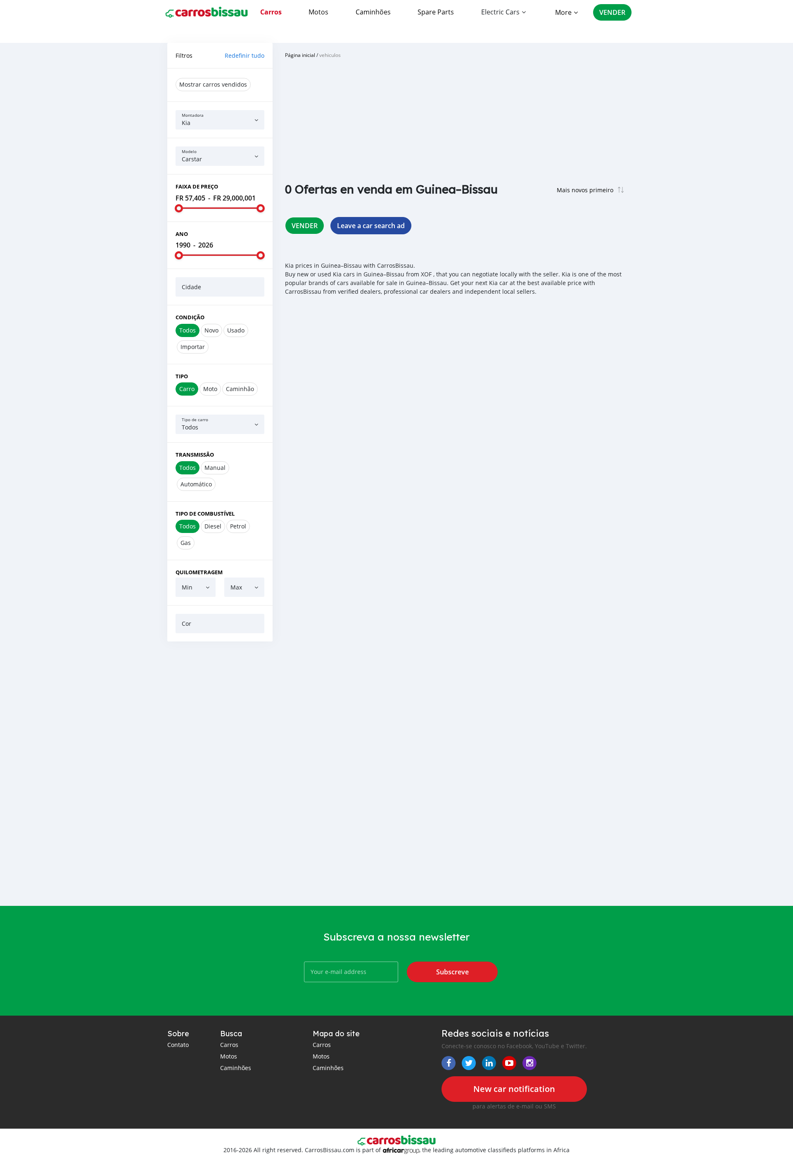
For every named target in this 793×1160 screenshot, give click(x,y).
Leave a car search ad (371, 225)
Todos (187, 330)
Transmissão (195, 454)
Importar (192, 347)
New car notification (514, 1088)
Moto (210, 389)
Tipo (182, 376)
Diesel (212, 526)
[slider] (179, 208)
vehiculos (330, 55)
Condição (190, 317)
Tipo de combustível (205, 513)
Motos (318, 12)
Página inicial (300, 55)
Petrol (238, 526)
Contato (178, 1045)
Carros (271, 12)
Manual (215, 468)
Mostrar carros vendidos (213, 84)
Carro (187, 389)
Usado (236, 330)
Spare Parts (436, 12)
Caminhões (373, 12)
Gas (185, 543)
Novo (211, 330)
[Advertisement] (220, 773)
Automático (196, 484)
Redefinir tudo (244, 55)
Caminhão (240, 389)
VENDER (612, 12)
